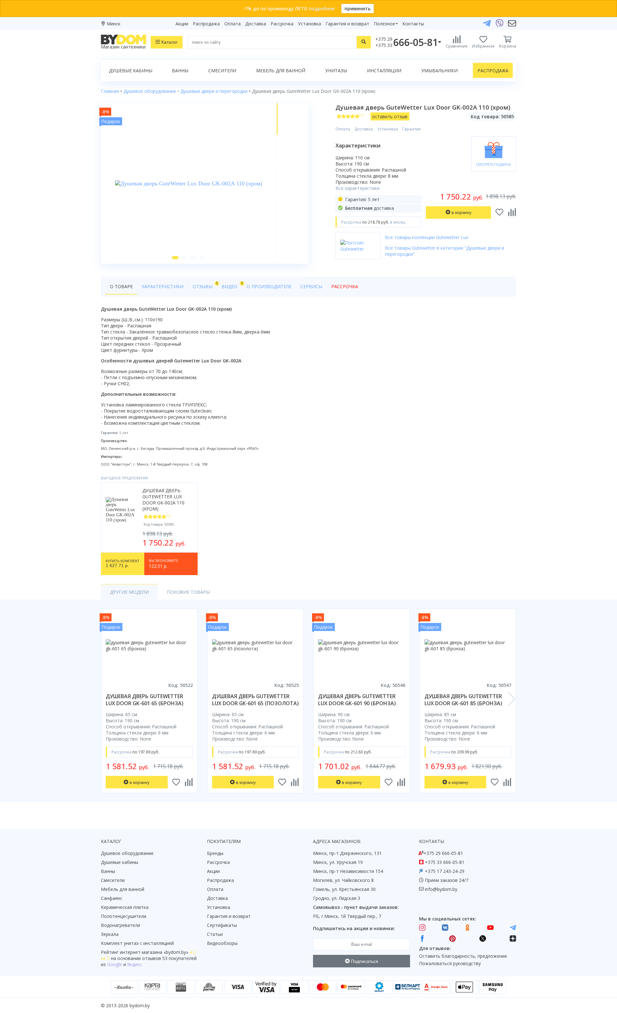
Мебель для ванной (280, 70)
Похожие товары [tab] (188, 592)
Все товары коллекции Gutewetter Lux (426, 237)
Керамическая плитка (124, 907)
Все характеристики (357, 188)
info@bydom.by (441, 889)
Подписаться (364, 961)
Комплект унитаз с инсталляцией (137, 943)
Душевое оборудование (127, 853)
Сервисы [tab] (311, 286)
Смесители (222, 70)
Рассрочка (282, 24)
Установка (309, 24)
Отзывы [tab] (204, 284)
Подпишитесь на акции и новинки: (354, 928)
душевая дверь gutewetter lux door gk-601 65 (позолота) (255, 700)
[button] (175, 257)
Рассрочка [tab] (344, 286)
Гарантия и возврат (347, 24)
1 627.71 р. (122, 563)
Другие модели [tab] (129, 592)
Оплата (232, 24)
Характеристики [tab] (162, 286)
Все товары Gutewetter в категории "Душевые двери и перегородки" (444, 251)
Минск (114, 24)
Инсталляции (384, 70)
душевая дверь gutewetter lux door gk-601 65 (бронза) (144, 700)
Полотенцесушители (123, 916)
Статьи (215, 934)
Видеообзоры (222, 943)
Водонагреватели (120, 925)
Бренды (215, 853)
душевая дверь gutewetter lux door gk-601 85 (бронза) (463, 700)
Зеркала (110, 934)
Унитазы (336, 70)
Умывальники (439, 70)
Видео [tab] (231, 284)
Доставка (255, 24)
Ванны (180, 70)
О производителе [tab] (268, 286)
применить (357, 8)
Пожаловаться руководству (450, 963)
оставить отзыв (389, 116)
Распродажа (206, 24)
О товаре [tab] (121, 286)
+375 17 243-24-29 (444, 871)
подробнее (322, 8)
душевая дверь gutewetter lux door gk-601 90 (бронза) (357, 700)
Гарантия (411, 129)
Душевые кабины (130, 70)
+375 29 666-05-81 (443, 853)
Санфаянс (111, 898)
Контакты (413, 24)
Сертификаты (222, 925)
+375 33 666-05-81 (444, 862)
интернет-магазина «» (154, 952)
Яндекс (134, 964)
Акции (181, 24)
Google (114, 964)
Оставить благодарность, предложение (463, 956)
